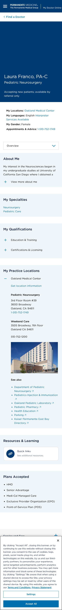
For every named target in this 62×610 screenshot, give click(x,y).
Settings (31, 594)
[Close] (58, 540)
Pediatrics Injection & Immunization (36, 395)
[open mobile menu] (5, 6)
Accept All (31, 604)
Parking (19, 415)
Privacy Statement (41, 587)
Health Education (25, 411)
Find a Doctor (15, 16)
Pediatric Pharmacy (26, 407)
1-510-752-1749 (46, 129)
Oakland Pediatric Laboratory (32, 403)
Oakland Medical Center (39, 110)
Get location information (26, 285)
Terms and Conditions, (19, 587)
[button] (31, 182)
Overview (13, 145)
